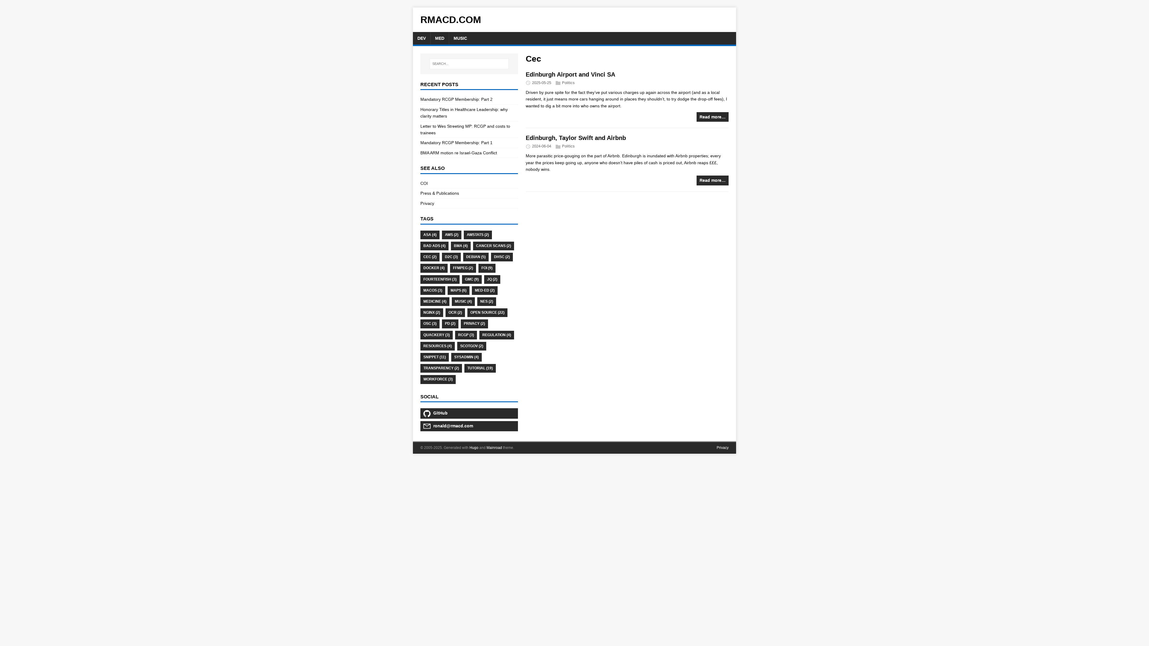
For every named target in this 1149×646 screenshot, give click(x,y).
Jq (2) (492, 279)
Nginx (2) (431, 312)
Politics (568, 82)
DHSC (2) (502, 257)
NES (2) (486, 301)
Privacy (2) (474, 324)
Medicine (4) (434, 301)
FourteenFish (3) (440, 279)
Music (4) (463, 301)
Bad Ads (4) (434, 246)
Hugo (473, 448)
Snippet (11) (434, 357)
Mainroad (494, 448)
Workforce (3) (438, 379)
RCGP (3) (466, 335)
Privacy (427, 203)
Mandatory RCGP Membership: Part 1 (456, 142)
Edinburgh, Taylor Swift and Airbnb (576, 138)
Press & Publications (439, 193)
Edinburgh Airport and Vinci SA (570, 74)
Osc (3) (430, 324)
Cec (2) (430, 257)
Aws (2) (451, 235)
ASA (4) (430, 235)
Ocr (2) (455, 312)
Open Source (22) (487, 312)
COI (424, 183)
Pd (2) (450, 324)
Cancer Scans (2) (493, 246)
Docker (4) (434, 268)
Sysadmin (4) (466, 357)
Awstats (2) (478, 235)
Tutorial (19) (480, 368)
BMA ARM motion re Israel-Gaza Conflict (458, 152)
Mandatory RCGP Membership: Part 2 (456, 99)
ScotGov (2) (471, 346)
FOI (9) (487, 268)
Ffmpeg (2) (463, 268)
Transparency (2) (441, 368)
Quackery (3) (436, 335)
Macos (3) (432, 290)
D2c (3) (451, 257)
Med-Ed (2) (485, 290)
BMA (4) (461, 246)
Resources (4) (437, 346)
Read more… (713, 117)
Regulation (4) (496, 335)
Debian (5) (476, 257)
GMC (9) (472, 279)
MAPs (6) (458, 290)
